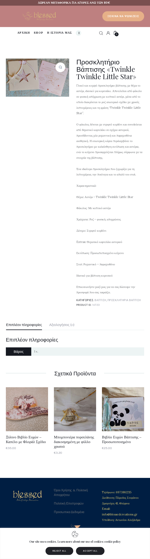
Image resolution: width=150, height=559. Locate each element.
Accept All (90, 551)
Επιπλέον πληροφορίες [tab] (24, 324)
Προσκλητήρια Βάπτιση (124, 300)
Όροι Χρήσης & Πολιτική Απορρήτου (71, 492)
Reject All (59, 551)
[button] (60, 67)
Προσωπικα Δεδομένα (69, 512)
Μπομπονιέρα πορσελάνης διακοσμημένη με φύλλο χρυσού (74, 442)
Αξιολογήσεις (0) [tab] (61, 324)
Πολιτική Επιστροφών (69, 503)
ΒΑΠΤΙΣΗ (100, 300)
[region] (75, 543)
